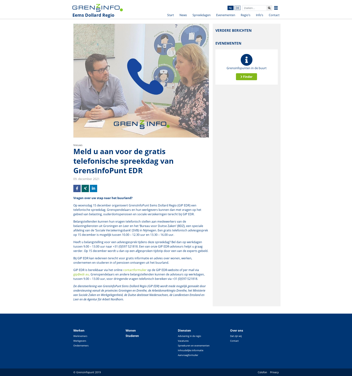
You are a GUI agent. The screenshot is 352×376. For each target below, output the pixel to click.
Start (170, 15)
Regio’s (245, 15)
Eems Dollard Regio (93, 15)
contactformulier (135, 270)
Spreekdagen (201, 15)
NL (230, 8)
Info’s (259, 15)
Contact (274, 15)
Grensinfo (278, 8)
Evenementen (225, 15)
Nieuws (77, 145)
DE (237, 8)
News (183, 15)
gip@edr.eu (81, 274)
